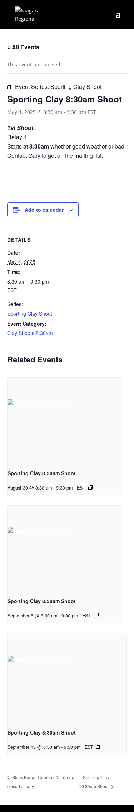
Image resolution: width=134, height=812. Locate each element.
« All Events (23, 47)
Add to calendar (44, 209)
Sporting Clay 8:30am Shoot (42, 473)
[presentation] (65, 420)
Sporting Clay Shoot (29, 313)
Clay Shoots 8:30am (30, 332)
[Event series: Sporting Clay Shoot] (90, 487)
